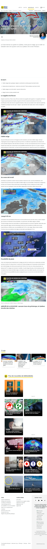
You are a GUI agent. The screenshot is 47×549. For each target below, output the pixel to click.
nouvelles (6, 10)
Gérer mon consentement (7, 507)
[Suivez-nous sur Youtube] (41, 500)
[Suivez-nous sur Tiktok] (44, 500)
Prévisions (15, 10)
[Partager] (2, 37)
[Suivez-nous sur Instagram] (38, 500)
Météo (10, 10)
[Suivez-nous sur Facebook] (35, 500)
